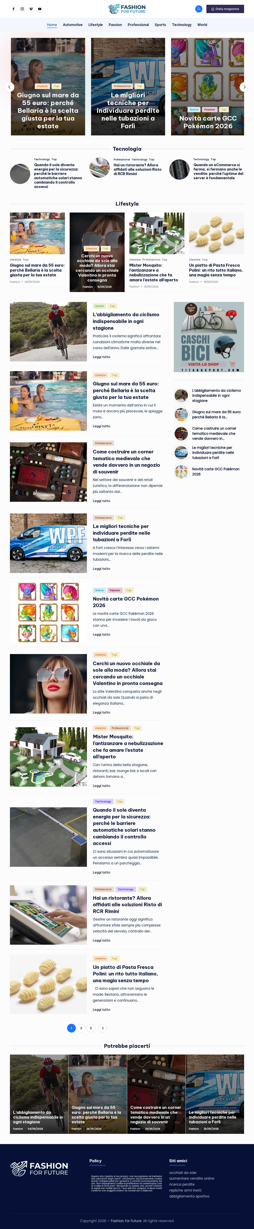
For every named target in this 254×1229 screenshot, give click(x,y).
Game (193, 109)
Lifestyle (41, 86)
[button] (225, 9)
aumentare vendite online (191, 1178)
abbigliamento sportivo (189, 1196)
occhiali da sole (182, 1172)
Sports (99, 306)
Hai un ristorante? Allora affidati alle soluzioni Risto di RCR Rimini (138, 169)
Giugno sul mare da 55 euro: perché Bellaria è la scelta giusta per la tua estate (47, 110)
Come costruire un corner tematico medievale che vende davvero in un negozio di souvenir (155, 1114)
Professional (121, 86)
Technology (42, 159)
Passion (208, 109)
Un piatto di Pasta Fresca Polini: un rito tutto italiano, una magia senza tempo (216, 270)
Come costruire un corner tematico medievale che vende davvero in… (214, 433)
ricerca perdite (182, 1184)
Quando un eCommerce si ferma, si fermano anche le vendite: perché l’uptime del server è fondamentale (218, 171)
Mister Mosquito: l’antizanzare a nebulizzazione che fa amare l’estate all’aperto (153, 272)
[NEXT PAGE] (102, 1028)
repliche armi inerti (185, 1190)
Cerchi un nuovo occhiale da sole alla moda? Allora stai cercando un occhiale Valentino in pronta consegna (97, 268)
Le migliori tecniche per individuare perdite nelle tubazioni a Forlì (126, 110)
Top (55, 86)
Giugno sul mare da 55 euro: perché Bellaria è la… (216, 415)
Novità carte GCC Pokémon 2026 (207, 122)
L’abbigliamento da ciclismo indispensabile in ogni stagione (126, 321)
